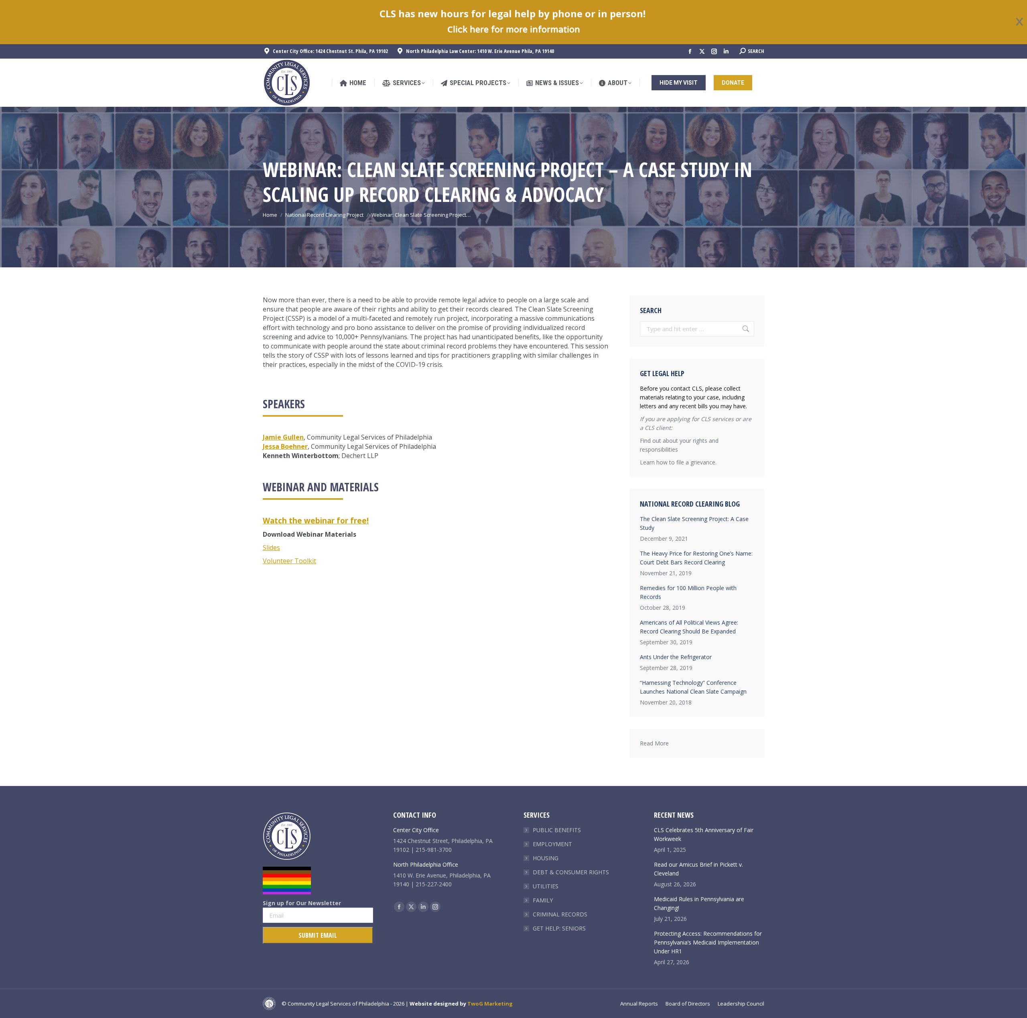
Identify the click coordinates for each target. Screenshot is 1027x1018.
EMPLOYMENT (552, 844)
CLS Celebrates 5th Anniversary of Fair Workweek (703, 834)
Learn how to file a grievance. (678, 462)
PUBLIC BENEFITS (557, 830)
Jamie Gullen (283, 437)
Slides (271, 547)
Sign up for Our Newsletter (302, 903)
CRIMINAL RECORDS (560, 914)
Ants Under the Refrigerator (676, 657)
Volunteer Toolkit (289, 560)
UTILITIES (545, 886)
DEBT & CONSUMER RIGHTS (571, 872)
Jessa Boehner (285, 446)
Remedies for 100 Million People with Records (688, 592)
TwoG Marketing (490, 1003)
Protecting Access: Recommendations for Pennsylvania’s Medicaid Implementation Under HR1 (708, 942)
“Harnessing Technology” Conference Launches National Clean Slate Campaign (693, 687)
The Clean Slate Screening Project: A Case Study (694, 523)
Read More (654, 743)
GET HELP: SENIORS (559, 928)
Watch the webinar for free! (316, 520)
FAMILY (543, 900)
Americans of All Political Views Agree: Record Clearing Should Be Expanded (689, 627)
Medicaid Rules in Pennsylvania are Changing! (699, 903)
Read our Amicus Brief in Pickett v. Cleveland (698, 869)
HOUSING (545, 858)
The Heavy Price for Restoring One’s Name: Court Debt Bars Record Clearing (696, 558)
